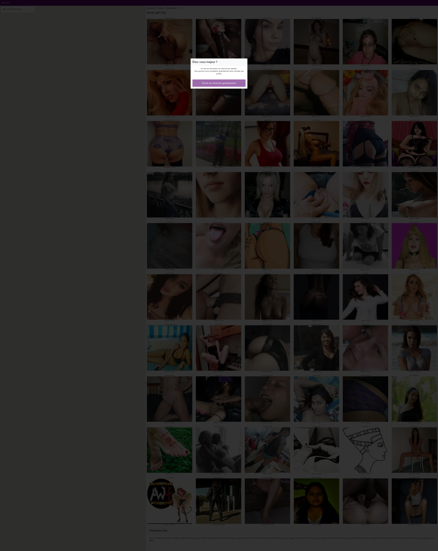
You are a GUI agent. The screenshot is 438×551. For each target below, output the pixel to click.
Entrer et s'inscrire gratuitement (219, 83)
